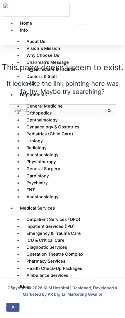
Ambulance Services (47, 275)
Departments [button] (33, 94)
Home (26, 23)
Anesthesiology (42, 196)
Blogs (26, 286)
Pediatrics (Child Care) (49, 134)
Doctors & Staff (41, 76)
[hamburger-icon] (81, 22)
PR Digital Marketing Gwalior (75, 294)
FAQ (30, 83)
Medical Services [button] (37, 208)
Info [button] (24, 30)
